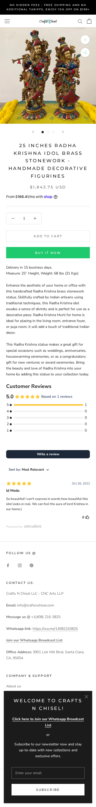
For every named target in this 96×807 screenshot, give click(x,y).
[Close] (86, 697)
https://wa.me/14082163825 (55, 628)
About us (13, 686)
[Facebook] (8, 565)
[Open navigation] (7, 21)
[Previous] (33, 132)
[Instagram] (20, 565)
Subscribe (48, 790)
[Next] (63, 132)
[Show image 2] (48, 132)
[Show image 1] (42, 132)
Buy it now (48, 253)
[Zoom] (85, 39)
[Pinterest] (31, 565)
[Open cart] (89, 21)
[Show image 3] (53, 132)
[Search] (80, 21)
